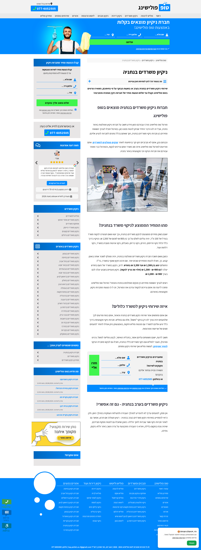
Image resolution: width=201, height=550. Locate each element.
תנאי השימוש (152, 49)
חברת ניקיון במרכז (71, 530)
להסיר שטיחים (160, 346)
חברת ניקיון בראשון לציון (69, 502)
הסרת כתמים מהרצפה (91, 516)
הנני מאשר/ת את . (152, 49)
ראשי (158, 15)
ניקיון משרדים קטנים (70, 231)
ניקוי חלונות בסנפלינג (137, 502)
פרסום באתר (163, 520)
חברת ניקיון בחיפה (71, 488)
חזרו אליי (94, 365)
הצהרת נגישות (162, 534)
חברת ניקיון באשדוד (70, 516)
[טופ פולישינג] (154, 6)
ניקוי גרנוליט (96, 511)
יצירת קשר (163, 516)
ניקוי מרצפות (118, 507)
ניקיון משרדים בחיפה (70, 257)
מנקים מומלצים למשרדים (105, 142)
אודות (165, 511)
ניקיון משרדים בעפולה (70, 288)
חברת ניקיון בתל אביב (70, 493)
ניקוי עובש (97, 520)
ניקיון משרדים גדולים (70, 235)
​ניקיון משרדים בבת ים (70, 322)
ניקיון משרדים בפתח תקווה (68, 291)
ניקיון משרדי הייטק (71, 227)
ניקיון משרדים (131, 15)
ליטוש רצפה (118, 502)
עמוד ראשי (163, 488)
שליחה (129, 42)
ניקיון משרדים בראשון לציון (135, 516)
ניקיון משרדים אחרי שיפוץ (68, 219)
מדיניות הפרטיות (123, 388)
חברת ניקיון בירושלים (70, 497)
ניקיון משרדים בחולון (70, 280)
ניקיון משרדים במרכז (70, 326)
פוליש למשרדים (72, 216)
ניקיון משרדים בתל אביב (69, 261)
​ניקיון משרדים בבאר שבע (69, 265)
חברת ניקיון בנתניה (71, 352)
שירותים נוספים (62, 15)
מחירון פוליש (46, 15)
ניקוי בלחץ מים (95, 507)
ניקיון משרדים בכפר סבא (69, 272)
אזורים (75, 15)
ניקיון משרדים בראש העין (68, 284)
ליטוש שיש (119, 516)
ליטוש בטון (119, 520)
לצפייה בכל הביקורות (57, 183)
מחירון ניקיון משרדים (70, 360)
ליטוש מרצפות (87, 15)
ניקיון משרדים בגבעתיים (69, 268)
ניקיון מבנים (103, 15)
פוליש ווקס (119, 493)
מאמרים (164, 507)
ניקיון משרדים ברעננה (70, 299)
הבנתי (191, 543)
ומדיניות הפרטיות (142, 49)
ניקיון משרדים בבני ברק (69, 314)
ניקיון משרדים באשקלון (69, 334)
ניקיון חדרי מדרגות (138, 497)
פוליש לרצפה (147, 15)
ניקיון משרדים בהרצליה (69, 295)
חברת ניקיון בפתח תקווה (69, 507)
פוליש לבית (96, 493)
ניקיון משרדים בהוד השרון (68, 303)
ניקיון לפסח (96, 502)
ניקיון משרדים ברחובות (69, 318)
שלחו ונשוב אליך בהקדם (57, 102)
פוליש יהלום (118, 511)
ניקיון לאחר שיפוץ (94, 497)
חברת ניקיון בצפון (71, 511)
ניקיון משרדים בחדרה (70, 311)
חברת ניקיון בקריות (71, 520)
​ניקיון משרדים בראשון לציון (68, 276)
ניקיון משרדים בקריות (70, 330)
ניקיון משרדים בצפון (71, 253)
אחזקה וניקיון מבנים (137, 493)
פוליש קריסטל (117, 497)
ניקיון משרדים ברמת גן (69, 307)
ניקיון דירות (117, 15)
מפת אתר (164, 539)
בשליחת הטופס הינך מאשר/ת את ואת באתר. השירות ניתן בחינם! (56, 111)
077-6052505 (145, 379)
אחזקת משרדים (72, 223)
